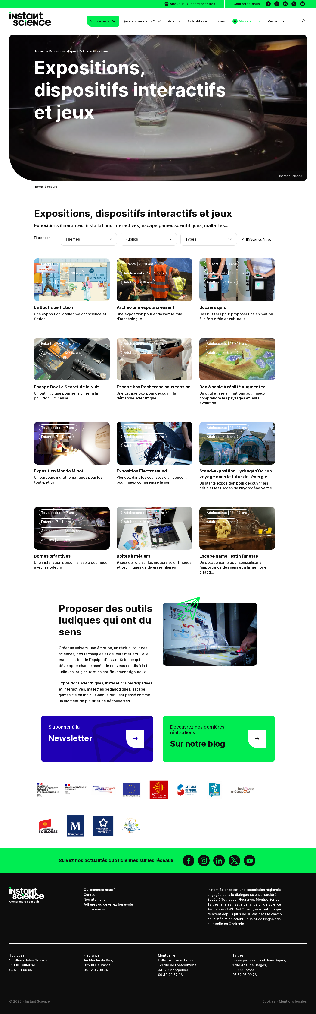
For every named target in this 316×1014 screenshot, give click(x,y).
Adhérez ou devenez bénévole (108, 904)
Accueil (39, 51)
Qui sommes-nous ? (139, 21)
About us (177, 4)
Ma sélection (249, 21)
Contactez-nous (247, 4)
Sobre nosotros (202, 4)
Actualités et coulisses (206, 21)
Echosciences (95, 909)
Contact (90, 895)
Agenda (174, 21)
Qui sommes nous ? (100, 890)
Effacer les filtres (258, 239)
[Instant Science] (30, 21)
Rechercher (277, 21)
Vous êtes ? (100, 21)
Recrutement (94, 899)
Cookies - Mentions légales (284, 1001)
